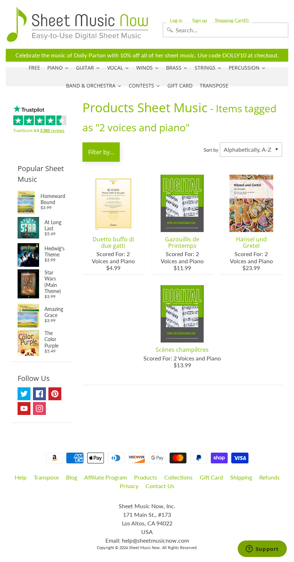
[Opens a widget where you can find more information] (262, 549)
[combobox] (225, 30)
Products (145, 477)
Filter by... (101, 152)
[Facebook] (39, 393)
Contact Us (160, 485)
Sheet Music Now (144, 547)
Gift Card (211, 477)
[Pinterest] (54, 393)
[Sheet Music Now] (77, 24)
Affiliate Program (105, 477)
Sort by (211, 150)
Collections (178, 477)
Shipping (241, 477)
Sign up (199, 20)
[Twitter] (24, 393)
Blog (71, 477)
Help (21, 477)
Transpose (46, 477)
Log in (176, 20)
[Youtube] (24, 408)
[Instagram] (39, 408)
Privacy (129, 485)
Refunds (269, 477)
